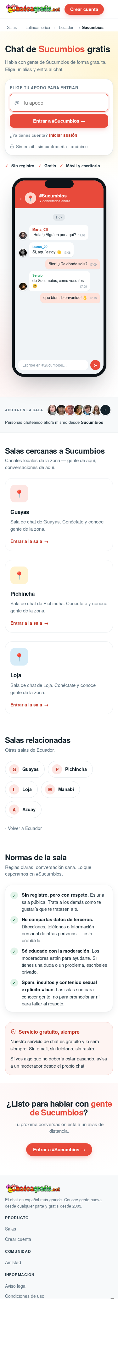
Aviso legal (15, 1286)
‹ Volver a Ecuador (23, 828)
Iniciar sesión (63, 135)
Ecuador (66, 27)
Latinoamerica (37, 27)
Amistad (13, 1262)
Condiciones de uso (24, 1296)
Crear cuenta (84, 9)
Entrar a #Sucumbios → (59, 120)
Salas (12, 27)
